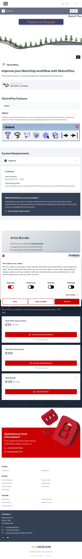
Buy (75, 11)
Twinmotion (45, 486)
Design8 (5, 495)
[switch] (31, 287)
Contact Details (7, 506)
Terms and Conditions (36, 556)
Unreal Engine (6, 486)
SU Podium (5, 490)
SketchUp (5, 470)
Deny (15, 301)
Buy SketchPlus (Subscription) (42, 334)
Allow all (67, 301)
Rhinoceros (45, 470)
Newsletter (6, 499)
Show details (70, 295)
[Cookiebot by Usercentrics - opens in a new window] (70, 255)
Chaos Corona (7, 483)
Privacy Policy (6, 502)
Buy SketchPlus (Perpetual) (42, 363)
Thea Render (45, 483)
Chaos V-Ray (46, 480)
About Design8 (46, 499)
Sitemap (49, 556)
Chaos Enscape (7, 480)
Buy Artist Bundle (43, 392)
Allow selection (41, 301)
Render (5, 476)
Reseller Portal (46, 502)
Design (4, 466)
